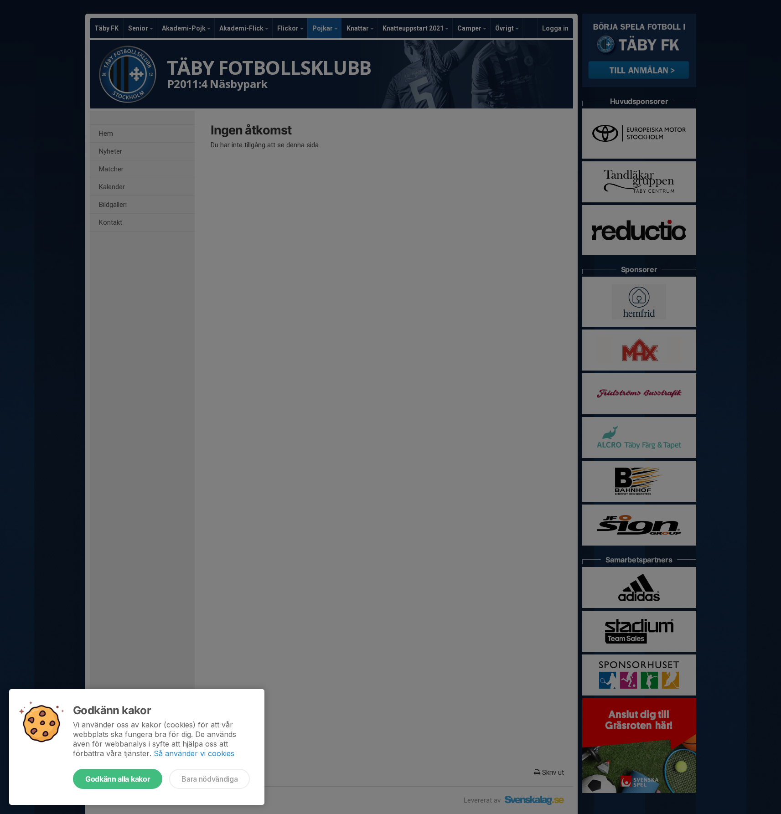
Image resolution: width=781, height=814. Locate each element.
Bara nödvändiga (209, 778)
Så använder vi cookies (194, 753)
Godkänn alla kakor (117, 778)
